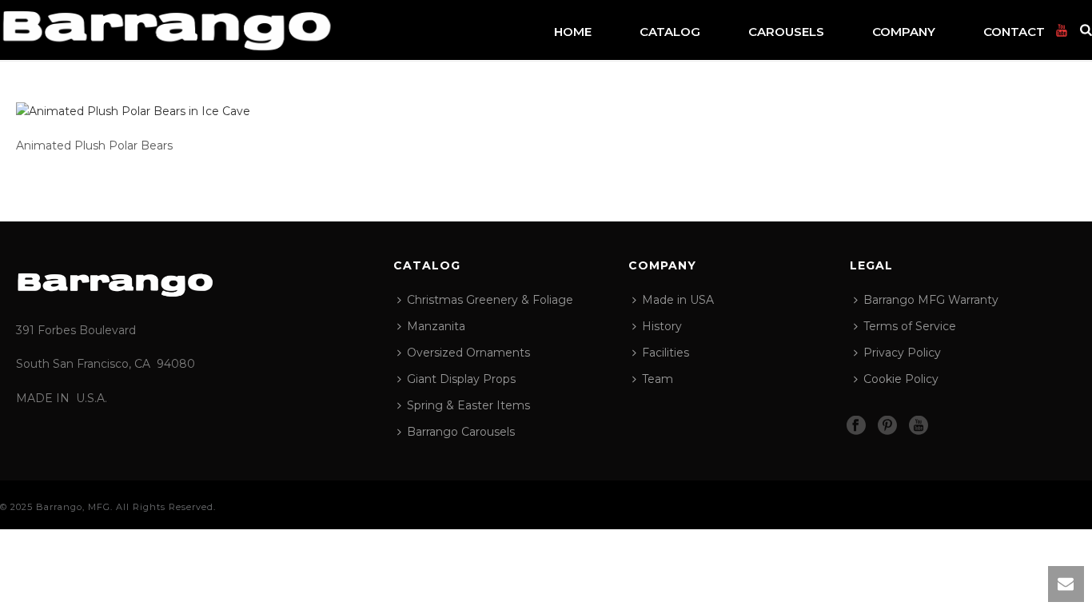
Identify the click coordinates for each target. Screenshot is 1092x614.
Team (657, 379)
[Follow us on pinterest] (887, 426)
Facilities (665, 352)
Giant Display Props (461, 379)
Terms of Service (909, 326)
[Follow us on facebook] (856, 426)
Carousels (786, 31)
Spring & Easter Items (468, 405)
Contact (1014, 31)
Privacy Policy (902, 352)
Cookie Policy (901, 379)
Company (903, 31)
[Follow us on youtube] (918, 426)
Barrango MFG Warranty (930, 300)
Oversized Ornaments (468, 352)
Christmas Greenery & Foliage (490, 300)
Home (573, 31)
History (662, 326)
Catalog (670, 31)
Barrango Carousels (461, 432)
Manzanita (436, 326)
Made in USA (678, 300)
